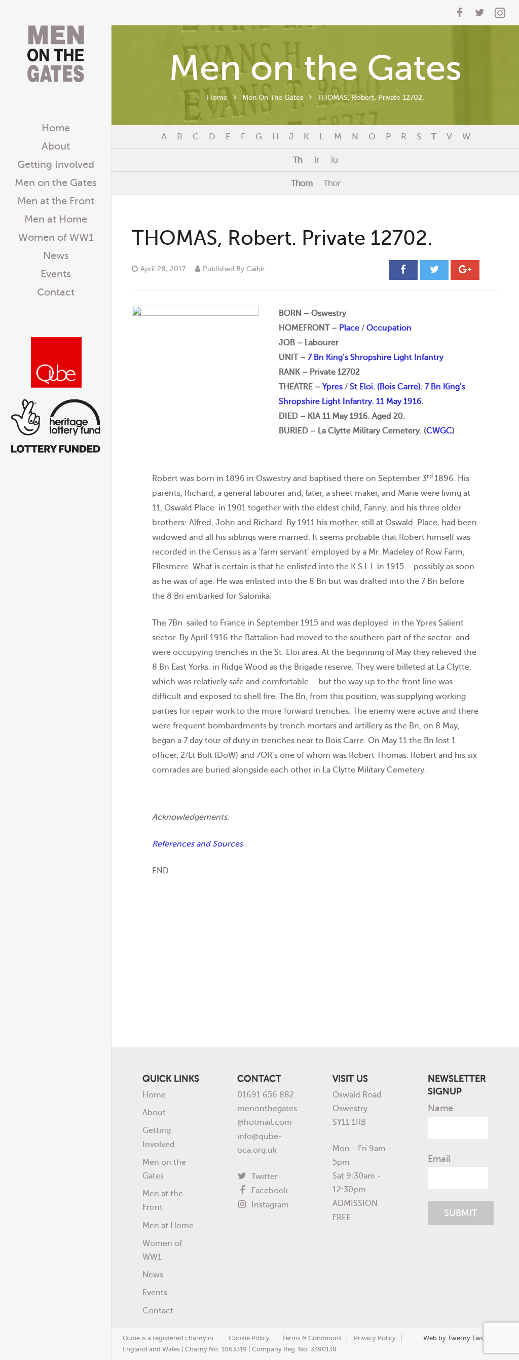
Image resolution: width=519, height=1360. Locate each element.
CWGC (439, 430)
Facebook (268, 1190)
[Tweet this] (434, 269)
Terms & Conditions (312, 1338)
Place (349, 328)
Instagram (269, 1204)
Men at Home (168, 1225)
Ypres (332, 386)
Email (439, 1158)
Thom (302, 183)
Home (217, 97)
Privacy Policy (375, 1338)
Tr (316, 160)
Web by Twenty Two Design (465, 1338)
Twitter (263, 1176)
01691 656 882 (265, 1094)
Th (297, 160)
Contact (157, 1310)
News (152, 1274)
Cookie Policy (249, 1338)
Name (440, 1108)
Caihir (255, 268)
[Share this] (403, 269)
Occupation (389, 328)
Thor (331, 183)
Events (154, 1292)
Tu (333, 160)
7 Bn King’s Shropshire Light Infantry (375, 357)
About (154, 1112)
